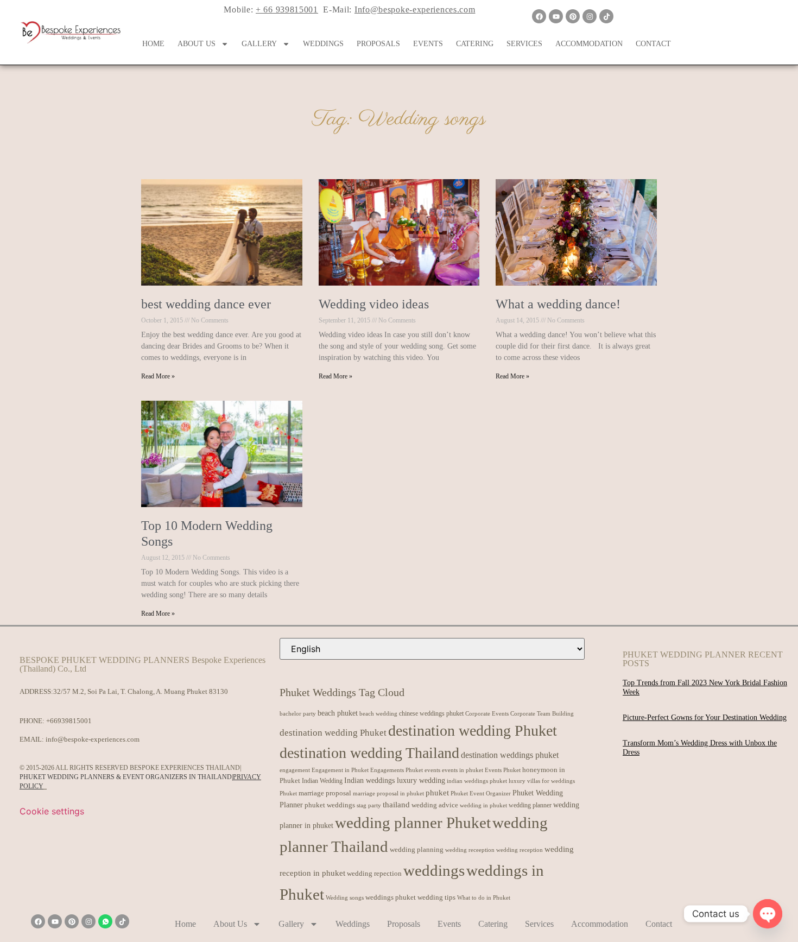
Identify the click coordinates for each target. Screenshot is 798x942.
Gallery (259, 44)
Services (524, 44)
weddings (434, 870)
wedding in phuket (483, 805)
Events (428, 44)
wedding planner (530, 805)
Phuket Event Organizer (481, 793)
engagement (295, 770)
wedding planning (417, 850)
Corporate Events (487, 713)
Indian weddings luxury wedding (394, 780)
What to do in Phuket (483, 898)
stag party (369, 805)
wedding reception (519, 850)
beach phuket (338, 713)
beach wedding (378, 713)
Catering (474, 44)
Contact (653, 44)
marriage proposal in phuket (388, 793)
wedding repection (374, 873)
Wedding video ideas (374, 304)
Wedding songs (345, 898)
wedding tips (436, 897)
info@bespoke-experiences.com (93, 739)
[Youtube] (556, 16)
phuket (437, 792)
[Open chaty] (767, 913)
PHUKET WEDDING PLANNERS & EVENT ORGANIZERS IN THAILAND (126, 777)
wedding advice (434, 805)
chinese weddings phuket (431, 713)
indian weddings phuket (477, 781)
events (432, 770)
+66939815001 (69, 721)
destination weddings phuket (510, 755)
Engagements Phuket (396, 770)
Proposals (378, 44)
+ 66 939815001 (287, 9)
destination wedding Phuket (333, 733)
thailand (396, 804)
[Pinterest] (573, 16)
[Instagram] (589, 16)
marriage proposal (325, 793)
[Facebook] (539, 16)
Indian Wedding (322, 781)
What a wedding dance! (558, 304)
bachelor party (298, 714)
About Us (197, 44)
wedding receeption (470, 850)
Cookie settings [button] (52, 811)
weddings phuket (390, 897)
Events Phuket (503, 770)
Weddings (323, 44)
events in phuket (462, 770)
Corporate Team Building (542, 714)
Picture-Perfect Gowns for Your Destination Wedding (705, 717)
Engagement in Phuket (340, 770)
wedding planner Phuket (413, 822)
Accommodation (589, 44)
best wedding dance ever (206, 304)
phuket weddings (330, 805)
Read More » (158, 376)
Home (153, 44)
